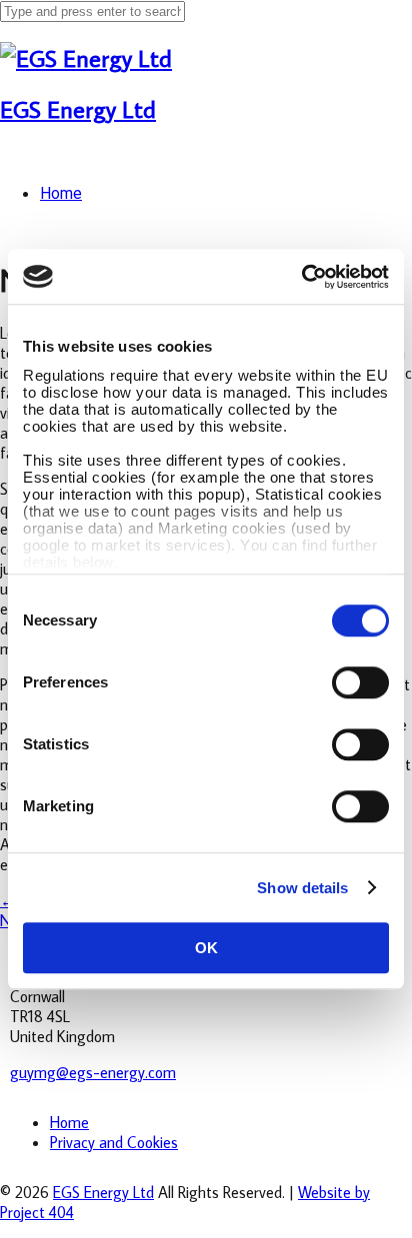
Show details (302, 887)
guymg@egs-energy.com (93, 1072)
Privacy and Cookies (114, 1142)
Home (69, 1122)
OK (206, 947)
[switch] (360, 682)
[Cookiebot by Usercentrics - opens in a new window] (301, 277)
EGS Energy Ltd (78, 108)
